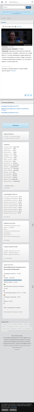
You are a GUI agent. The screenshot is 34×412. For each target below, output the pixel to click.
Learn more (14, 407)
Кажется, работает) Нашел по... (12, 254)
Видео (20, 324)
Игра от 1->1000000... (9, 227)
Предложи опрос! (18, 312)
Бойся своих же (8, 168)
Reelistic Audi (7, 179)
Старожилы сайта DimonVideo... (12, 231)
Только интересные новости (12, 138)
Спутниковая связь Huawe (11, 196)
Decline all (13, 409)
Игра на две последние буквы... (12, 236)
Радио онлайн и (8, 181)
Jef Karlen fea (7, 161)
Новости (10, 324)
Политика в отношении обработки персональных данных (17, 345)
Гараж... (6, 229)
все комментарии (8, 258)
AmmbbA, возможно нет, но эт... (12, 250)
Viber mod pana (8, 177)
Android (15, 324)
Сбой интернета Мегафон (11, 209)
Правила (4, 330)
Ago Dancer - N (8, 163)
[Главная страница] (2, 2)
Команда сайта (5, 328)
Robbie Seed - (7, 150)
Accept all (5, 409)
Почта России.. (8, 175)
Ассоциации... (7, 232)
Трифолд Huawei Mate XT (11, 202)
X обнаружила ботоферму (11, 198)
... (4, 249)
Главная (4, 324)
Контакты (17, 349)
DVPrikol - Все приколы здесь (12, 136)
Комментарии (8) (8, 312)
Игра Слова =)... (8, 234)
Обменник (26, 324)
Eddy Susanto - (8, 152)
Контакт (13, 70)
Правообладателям (17, 347)
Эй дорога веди (8, 147)
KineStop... (6, 166)
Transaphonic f (7, 148)
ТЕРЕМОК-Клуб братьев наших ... (12, 225)
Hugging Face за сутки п (10, 213)
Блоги (27, 326)
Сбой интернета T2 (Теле (10, 211)
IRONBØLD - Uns (8, 156)
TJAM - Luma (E (8, 159)
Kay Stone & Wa (8, 157)
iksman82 (19, 26)
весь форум (6, 240)
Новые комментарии (10, 246)
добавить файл (9, 185)
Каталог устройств (19, 326)
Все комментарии (27, 328)
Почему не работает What (11, 205)
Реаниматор (10, 326)
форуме (12, 223)
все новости (7, 216)
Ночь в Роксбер (8, 170)
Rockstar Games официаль (11, 204)
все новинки (7, 187)
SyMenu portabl (8, 165)
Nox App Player (8, 174)
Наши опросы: (8, 265)
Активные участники (16, 328)
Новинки (7, 144)
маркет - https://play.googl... (11, 252)
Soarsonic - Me (8, 154)
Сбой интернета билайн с (11, 207)
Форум (4, 326)
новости (14, 194)
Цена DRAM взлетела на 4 (11, 200)
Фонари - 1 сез (8, 172)
